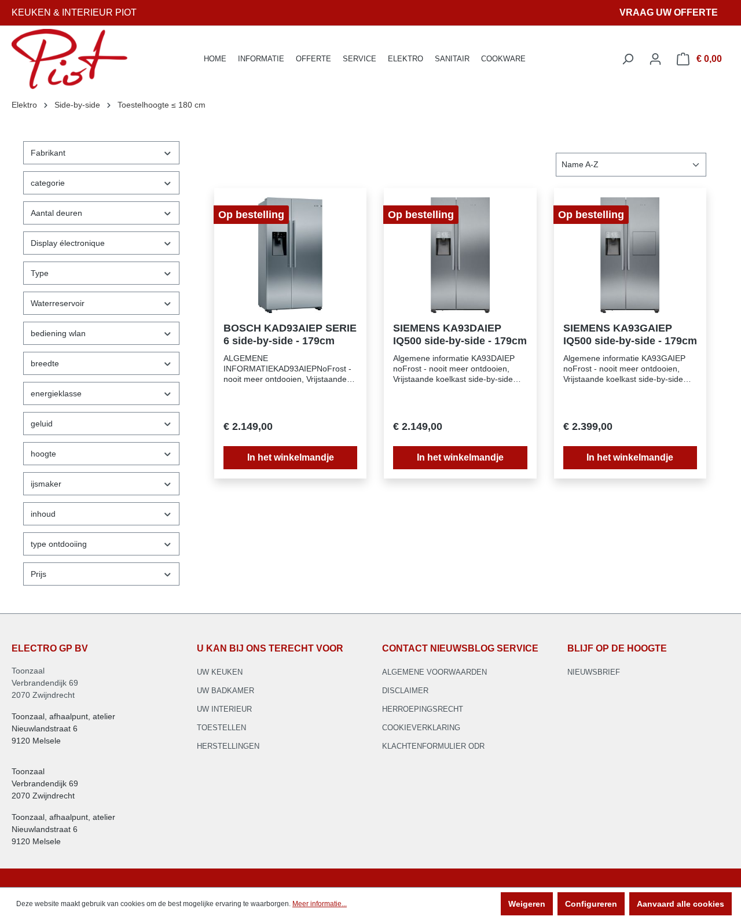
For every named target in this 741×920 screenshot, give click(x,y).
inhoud (43, 513)
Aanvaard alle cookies (680, 903)
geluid (42, 423)
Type (40, 273)
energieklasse (56, 393)
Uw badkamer (225, 690)
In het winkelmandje (290, 457)
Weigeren (526, 903)
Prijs (38, 574)
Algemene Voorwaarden (434, 672)
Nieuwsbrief (593, 672)
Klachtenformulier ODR (433, 746)
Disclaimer (405, 690)
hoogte (43, 453)
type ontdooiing (59, 544)
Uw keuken (220, 672)
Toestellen (221, 727)
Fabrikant (48, 152)
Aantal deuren (56, 213)
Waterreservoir (58, 303)
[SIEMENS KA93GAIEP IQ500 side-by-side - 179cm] (630, 255)
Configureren (591, 903)
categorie (48, 182)
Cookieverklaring (421, 727)
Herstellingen (228, 746)
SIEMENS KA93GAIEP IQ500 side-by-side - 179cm (630, 334)
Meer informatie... (319, 904)
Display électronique (68, 243)
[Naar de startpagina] (69, 59)
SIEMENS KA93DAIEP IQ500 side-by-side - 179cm (460, 334)
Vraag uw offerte (668, 12)
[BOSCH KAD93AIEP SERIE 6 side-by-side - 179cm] (290, 255)
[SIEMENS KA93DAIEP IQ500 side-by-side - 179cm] (460, 255)
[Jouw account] (655, 59)
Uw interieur (224, 709)
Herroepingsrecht (422, 709)
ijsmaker (46, 483)
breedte (45, 363)
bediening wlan (58, 333)
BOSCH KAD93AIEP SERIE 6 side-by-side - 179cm (290, 334)
